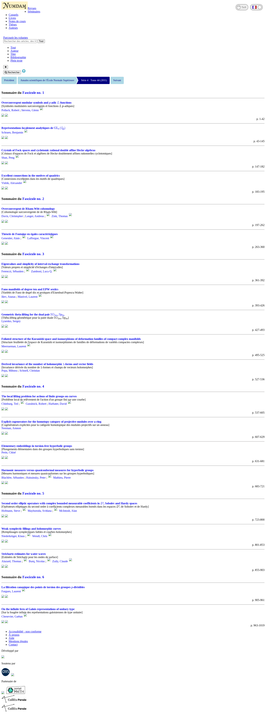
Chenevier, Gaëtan (12, 616)
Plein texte (16, 60)
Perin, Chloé (8, 452)
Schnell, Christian (30, 370)
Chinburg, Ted (9, 403)
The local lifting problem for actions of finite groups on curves (39, 396)
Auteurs (13, 27)
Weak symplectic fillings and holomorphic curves (31, 528)
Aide (11, 638)
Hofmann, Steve (10, 510)
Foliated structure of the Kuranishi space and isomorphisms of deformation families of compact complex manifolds (71, 338)
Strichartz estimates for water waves (23, 553)
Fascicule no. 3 (33, 254)
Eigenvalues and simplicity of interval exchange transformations (40, 263)
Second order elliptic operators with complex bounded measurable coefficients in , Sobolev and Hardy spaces (69, 503)
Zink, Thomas (60, 216)
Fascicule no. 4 (33, 386)
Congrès (13, 14)
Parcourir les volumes (15, 37)
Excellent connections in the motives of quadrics (30, 175)
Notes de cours (17, 21)
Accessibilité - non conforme (25, 631)
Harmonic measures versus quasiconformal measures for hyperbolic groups (47, 470)
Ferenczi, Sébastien (12, 271)
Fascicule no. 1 (33, 93)
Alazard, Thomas (11, 561)
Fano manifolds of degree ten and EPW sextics (29, 289)
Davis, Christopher (12, 216)
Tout (41, 41)
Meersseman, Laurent (13, 346)
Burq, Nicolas (37, 561)
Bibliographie (18, 57)
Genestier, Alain (10, 238)
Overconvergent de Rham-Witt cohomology (28, 208)
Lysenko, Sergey (11, 321)
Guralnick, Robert (36, 403)
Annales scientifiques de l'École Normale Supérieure (47, 80)
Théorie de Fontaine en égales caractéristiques (29, 234)
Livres (12, 18)
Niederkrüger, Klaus (13, 536)
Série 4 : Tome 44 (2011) (94, 80)
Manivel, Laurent (27, 296)
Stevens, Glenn (30, 110)
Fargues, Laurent (11, 591)
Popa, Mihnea (9, 370)
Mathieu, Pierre (62, 477)
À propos (14, 634)
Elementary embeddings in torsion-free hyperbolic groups (36, 445)
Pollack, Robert (10, 110)
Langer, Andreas (34, 216)
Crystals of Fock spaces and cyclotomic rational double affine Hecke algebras (48, 150)
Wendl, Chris (39, 536)
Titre (13, 54)
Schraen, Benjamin (12, 132)
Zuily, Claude (60, 561)
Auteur (14, 50)
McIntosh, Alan (68, 510)
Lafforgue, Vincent (38, 238)
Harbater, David (57, 403)
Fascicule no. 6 (33, 577)
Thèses (13, 24)
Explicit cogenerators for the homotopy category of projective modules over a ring (51, 421)
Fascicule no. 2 (33, 199)
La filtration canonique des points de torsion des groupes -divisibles (43, 587)
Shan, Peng (7, 157)
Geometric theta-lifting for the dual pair (32, 314)
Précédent (9, 80)
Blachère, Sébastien (12, 477)
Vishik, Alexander (11, 183)
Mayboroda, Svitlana (40, 510)
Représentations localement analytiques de (33, 127)
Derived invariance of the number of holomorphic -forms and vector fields (47, 364)
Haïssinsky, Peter (36, 477)
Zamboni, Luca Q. (41, 271)
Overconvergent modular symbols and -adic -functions (36, 102)
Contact (13, 644)
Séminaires (34, 11)
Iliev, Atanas (8, 296)
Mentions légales (18, 641)
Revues (32, 8)
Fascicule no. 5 (33, 493)
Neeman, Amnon (11, 428)
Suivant (117, 80)
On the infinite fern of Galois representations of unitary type (38, 609)
